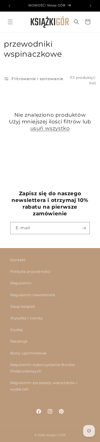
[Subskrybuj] (83, 228)
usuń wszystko (50, 128)
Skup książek (22, 306)
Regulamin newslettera (32, 295)
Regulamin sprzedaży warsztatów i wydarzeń (43, 386)
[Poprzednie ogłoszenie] (9, 5)
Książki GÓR (56, 435)
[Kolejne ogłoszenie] (90, 5)
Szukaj (16, 329)
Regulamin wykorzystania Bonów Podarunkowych (42, 367)
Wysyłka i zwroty (26, 318)
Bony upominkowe (28, 353)
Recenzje (18, 341)
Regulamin (20, 283)
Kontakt (18, 260)
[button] (10, 22)
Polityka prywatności (30, 271)
